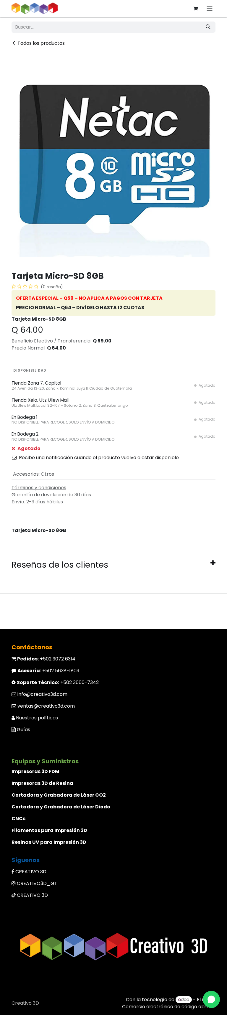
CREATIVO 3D (30, 871)
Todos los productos (41, 43)
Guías (23, 729)
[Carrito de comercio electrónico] (195, 8)
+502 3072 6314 (46, 658)
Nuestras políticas (37, 717)
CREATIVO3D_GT (37, 883)
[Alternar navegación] (209, 8)
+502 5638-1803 (48, 670)
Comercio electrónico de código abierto (168, 1006)
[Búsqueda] (208, 27)
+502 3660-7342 (58, 682)
